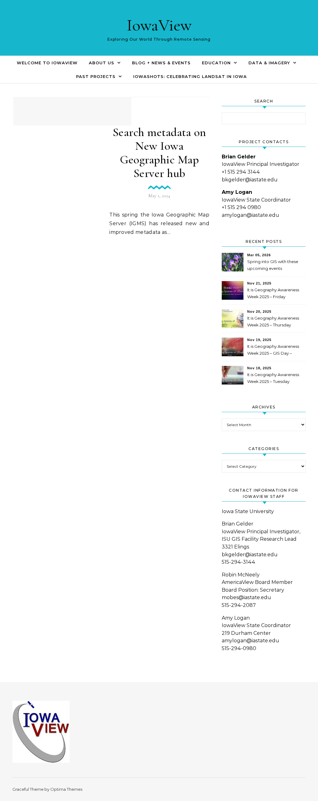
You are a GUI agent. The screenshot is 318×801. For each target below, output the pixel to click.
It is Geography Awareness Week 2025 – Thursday (273, 321)
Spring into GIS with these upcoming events (272, 265)
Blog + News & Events (161, 62)
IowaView (159, 25)
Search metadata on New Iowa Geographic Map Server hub (159, 152)
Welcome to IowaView (47, 62)
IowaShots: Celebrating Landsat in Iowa (190, 76)
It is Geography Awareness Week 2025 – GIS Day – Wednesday (273, 350)
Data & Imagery (269, 62)
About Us (101, 62)
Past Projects (96, 76)
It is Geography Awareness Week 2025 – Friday (273, 293)
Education (216, 62)
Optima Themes (66, 789)
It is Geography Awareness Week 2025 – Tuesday (273, 378)
